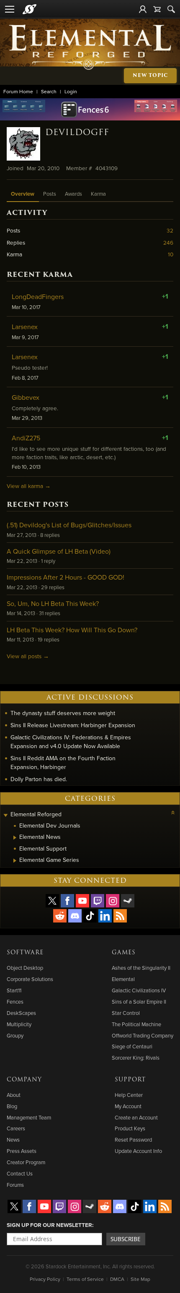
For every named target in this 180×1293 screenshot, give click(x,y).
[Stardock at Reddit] (59, 915)
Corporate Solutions (30, 979)
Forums (15, 1184)
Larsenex (25, 326)
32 (170, 230)
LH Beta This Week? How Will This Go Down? (72, 629)
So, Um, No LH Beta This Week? (53, 603)
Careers (16, 1128)
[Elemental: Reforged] (90, 46)
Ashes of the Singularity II (141, 967)
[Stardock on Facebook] (67, 900)
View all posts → (28, 656)
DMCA (117, 1279)
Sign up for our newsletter (49, 1225)
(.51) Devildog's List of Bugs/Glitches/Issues (69, 524)
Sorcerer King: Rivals (135, 1057)
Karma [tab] (98, 193)
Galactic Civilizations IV (139, 990)
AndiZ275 (26, 437)
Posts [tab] (49, 193)
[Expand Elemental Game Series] (14, 861)
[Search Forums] (171, 9)
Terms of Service (85, 1279)
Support (130, 1080)
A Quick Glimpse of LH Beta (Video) (59, 551)
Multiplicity (19, 1024)
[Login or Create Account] (142, 9)
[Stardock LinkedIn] (105, 915)
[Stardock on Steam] (127, 900)
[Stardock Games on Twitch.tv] (97, 900)
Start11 (14, 990)
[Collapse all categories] (173, 812)
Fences (15, 1001)
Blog (12, 1106)
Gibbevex (25, 397)
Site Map (140, 1279)
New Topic (150, 75)
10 (170, 254)
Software (25, 952)
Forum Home (18, 91)
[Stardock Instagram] (112, 900)
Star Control (126, 1013)
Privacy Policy (45, 1279)
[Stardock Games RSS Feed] (120, 915)
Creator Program (26, 1162)
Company (24, 1080)
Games (124, 952)
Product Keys (130, 1128)
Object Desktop (25, 967)
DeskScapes (21, 1013)
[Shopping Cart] (157, 9)
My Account (128, 1106)
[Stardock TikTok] (90, 915)
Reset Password (133, 1139)
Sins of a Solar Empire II (139, 1001)
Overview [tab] (22, 194)
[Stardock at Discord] (74, 915)
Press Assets (21, 1151)
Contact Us (20, 1173)
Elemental (123, 979)
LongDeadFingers (38, 296)
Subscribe (126, 1239)
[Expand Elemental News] (14, 838)
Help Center (129, 1095)
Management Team (29, 1117)
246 (168, 242)
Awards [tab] (73, 193)
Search (49, 91)
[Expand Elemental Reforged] (5, 815)
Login (70, 91)
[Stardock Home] (29, 9)
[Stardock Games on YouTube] (82, 900)
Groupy (15, 1035)
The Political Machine (136, 1024)
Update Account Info (138, 1151)
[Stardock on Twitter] (52, 900)
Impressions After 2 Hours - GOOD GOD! (65, 577)
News (13, 1139)
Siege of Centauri (132, 1046)
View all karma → (29, 486)
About (14, 1095)
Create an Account (136, 1117)
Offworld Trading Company (142, 1035)
